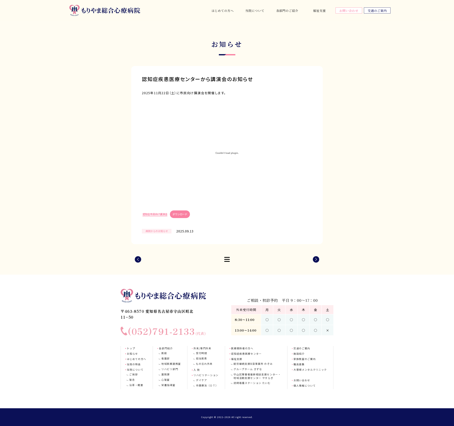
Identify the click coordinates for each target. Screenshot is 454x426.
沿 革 (255, 4)
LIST (227, 259)
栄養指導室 (168, 385)
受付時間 (201, 353)
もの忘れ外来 (204, 363)
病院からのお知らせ (157, 231)
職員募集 (299, 364)
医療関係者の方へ (242, 348)
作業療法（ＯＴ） (207, 385)
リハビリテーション (205, 375)
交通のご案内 (377, 10)
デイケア (201, 380)
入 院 (196, 370)
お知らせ (132, 353)
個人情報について (305, 385)
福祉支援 (319, 10)
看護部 (165, 358)
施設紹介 (299, 353)
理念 (132, 379)
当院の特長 (134, 364)
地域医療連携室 (171, 363)
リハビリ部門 (169, 369)
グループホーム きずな (248, 369)
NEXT (316, 259)
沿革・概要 (136, 385)
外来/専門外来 (202, 348)
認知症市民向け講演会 (155, 214)
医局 (164, 353)
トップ (131, 348)
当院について (254, 10)
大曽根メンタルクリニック (310, 369)
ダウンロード (179, 214)
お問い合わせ (348, 10)
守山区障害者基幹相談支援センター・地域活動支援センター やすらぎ (257, 376)
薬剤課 (165, 374)
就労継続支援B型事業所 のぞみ (253, 363)
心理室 (287, 4)
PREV (138, 259)
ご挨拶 (133, 374)
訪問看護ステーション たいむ (252, 383)
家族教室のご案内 (305, 359)
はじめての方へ (223, 10)
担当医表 (201, 358)
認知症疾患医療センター (246, 353)
